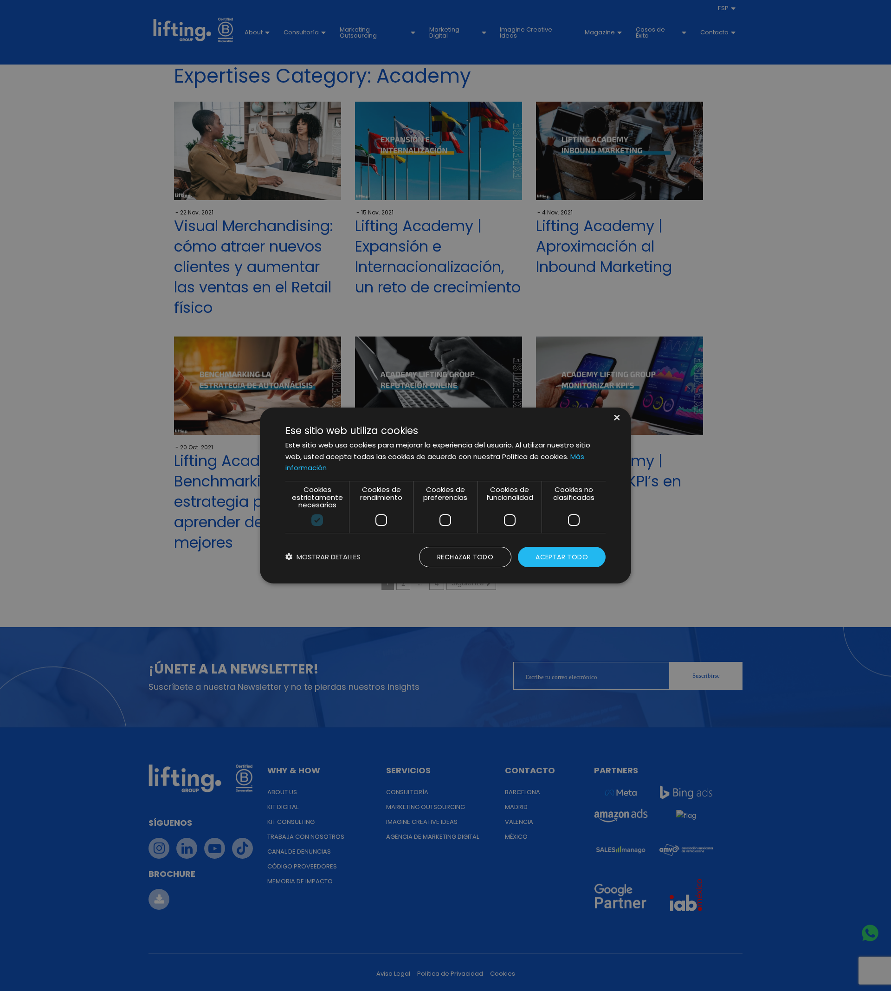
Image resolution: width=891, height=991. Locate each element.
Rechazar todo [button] (465, 557)
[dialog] (445, 495)
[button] (323, 557)
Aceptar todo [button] (562, 557)
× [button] (616, 418)
